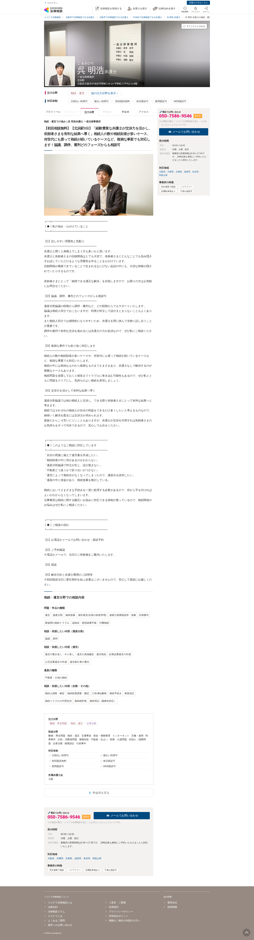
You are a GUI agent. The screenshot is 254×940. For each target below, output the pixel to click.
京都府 (68, 858)
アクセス (144, 111)
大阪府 (51, 858)
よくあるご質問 (56, 920)
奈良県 (86, 858)
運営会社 (172, 902)
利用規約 (114, 907)
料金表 (125, 111)
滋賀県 (77, 858)
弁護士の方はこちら (198, 2)
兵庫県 (60, 858)
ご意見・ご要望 (117, 902)
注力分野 (89, 112)
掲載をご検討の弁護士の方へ (124, 920)
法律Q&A (53, 907)
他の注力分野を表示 (103, 93)
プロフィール (53, 111)
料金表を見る (98, 793)
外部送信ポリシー (118, 916)
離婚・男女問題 (58, 723)
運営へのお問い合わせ (60, 925)
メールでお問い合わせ (124, 815)
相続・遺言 (77, 93)
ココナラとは (55, 916)
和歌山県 (96, 858)
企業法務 (91, 723)
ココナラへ (52, 3)
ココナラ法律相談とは (60, 902)
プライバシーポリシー (121, 911)
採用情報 (172, 907)
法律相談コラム (56, 911)
